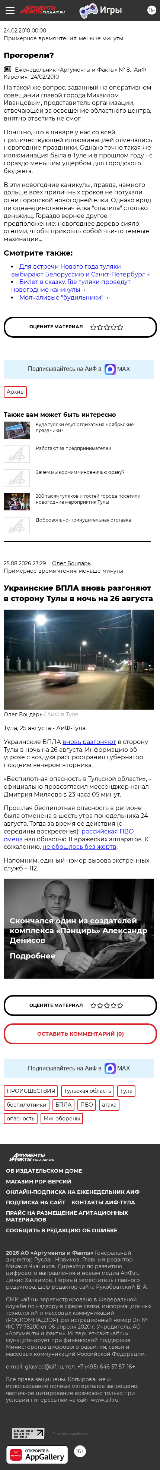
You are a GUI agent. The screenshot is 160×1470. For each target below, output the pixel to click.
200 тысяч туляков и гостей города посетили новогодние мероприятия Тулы (88, 499)
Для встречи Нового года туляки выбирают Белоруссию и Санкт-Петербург (78, 270)
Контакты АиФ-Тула (103, 1202)
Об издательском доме (44, 1170)
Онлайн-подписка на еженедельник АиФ (73, 1192)
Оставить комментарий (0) (80, 1033)
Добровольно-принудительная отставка (83, 520)
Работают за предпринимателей (73, 448)
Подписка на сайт (35, 1202)
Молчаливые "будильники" (61, 297)
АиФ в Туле (63, 714)
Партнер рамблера (70, 1434)
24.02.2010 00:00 (25, 30)
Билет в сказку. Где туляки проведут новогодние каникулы (71, 285)
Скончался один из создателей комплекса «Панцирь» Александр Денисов (78, 930)
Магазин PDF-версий (38, 1181)
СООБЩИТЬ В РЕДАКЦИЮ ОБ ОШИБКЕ (61, 1230)
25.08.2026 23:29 (25, 563)
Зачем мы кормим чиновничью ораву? (80, 472)
